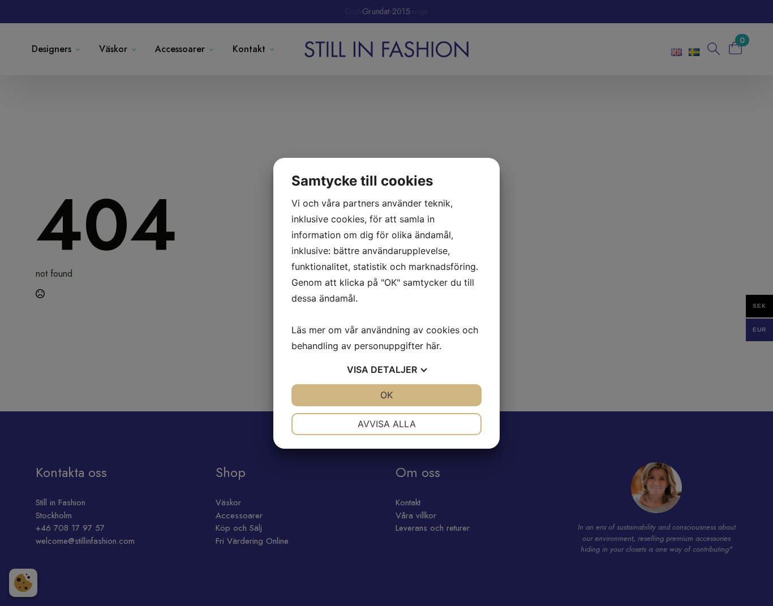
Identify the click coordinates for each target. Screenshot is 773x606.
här (432, 345)
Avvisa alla (387, 423)
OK (386, 395)
